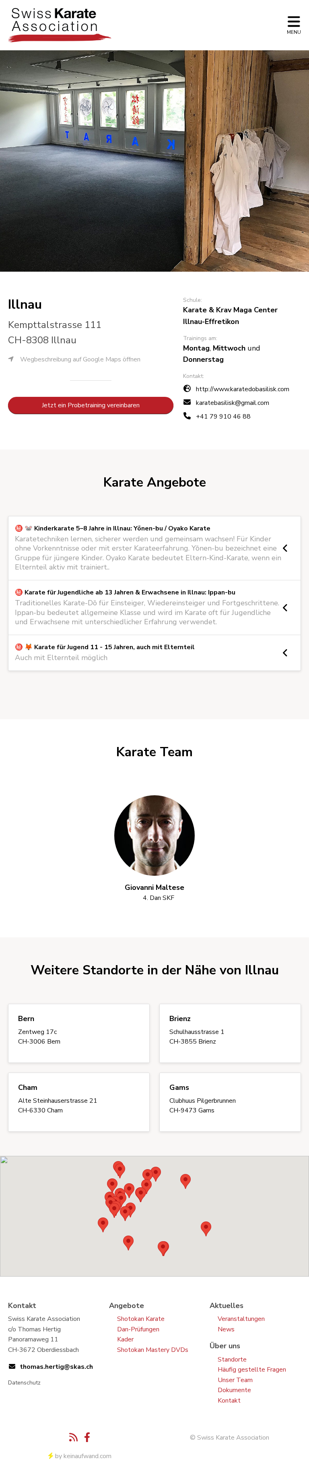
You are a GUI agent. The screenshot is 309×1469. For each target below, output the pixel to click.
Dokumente (234, 1390)
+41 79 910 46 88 (223, 416)
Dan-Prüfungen (138, 1329)
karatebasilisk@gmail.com (232, 402)
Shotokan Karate (141, 1318)
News (226, 1329)
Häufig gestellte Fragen (252, 1369)
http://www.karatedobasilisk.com (242, 389)
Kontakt (229, 1400)
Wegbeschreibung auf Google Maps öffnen (80, 359)
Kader (125, 1339)
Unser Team (235, 1380)
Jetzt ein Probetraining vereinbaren (91, 405)
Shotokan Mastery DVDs (152, 1349)
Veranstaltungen (241, 1318)
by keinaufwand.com (83, 1456)
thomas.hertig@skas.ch (56, 1366)
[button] (103, 1225)
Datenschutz (24, 1382)
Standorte (232, 1359)
